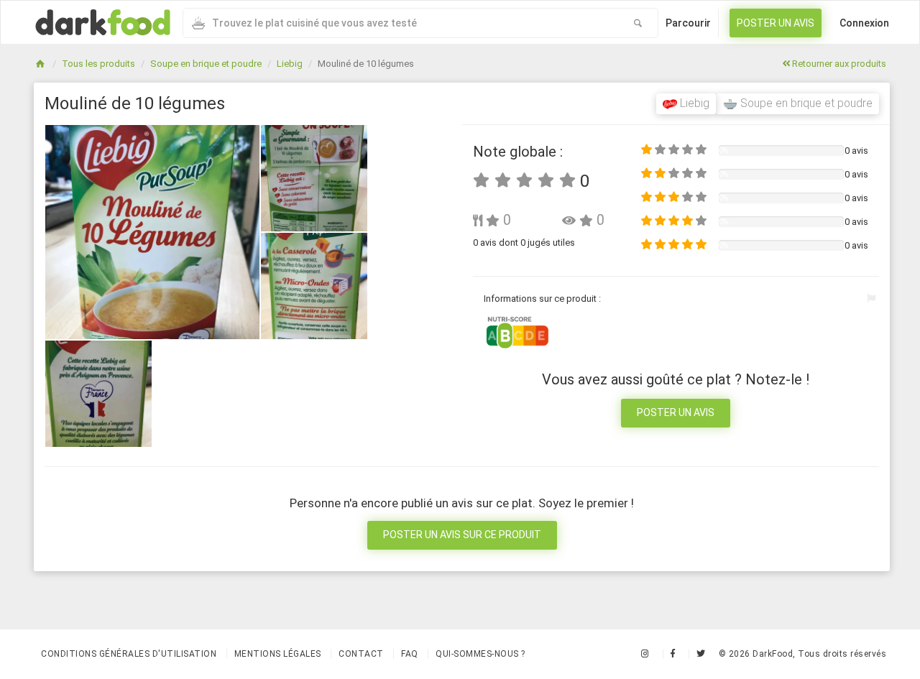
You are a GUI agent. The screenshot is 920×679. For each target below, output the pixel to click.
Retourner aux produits (838, 63)
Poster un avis (775, 23)
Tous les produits (98, 63)
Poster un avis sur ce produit (462, 534)
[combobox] (400, 23)
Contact (361, 654)
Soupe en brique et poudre (206, 63)
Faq (409, 654)
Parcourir (688, 23)
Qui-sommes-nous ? (480, 654)
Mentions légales (277, 654)
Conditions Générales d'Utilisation (128, 654)
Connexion (864, 23)
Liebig (290, 63)
